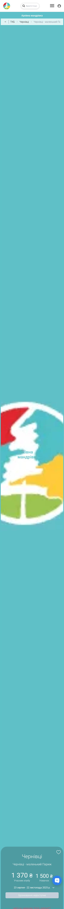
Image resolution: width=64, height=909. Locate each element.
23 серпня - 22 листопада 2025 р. (32, 887)
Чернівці (24, 21)
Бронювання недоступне (32, 895)
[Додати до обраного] (58, 852)
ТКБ (12, 21)
